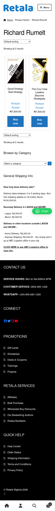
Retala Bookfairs (16, 421)
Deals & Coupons (17, 359)
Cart (46, 503)
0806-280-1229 (39, 286)
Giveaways (13, 354)
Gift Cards (12, 348)
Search (34, 506)
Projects (11, 371)
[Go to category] (50, 163)
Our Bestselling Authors (20, 415)
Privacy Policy (15, 470)
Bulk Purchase (15, 403)
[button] (42, 211)
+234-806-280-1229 (30, 294)
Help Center (14, 446)
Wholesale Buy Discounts (21, 409)
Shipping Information (18, 458)
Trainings (12, 365)
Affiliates (12, 397)
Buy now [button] (15, 121)
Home (10, 19)
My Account (21, 506)
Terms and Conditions (19, 464)
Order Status (14, 452)
